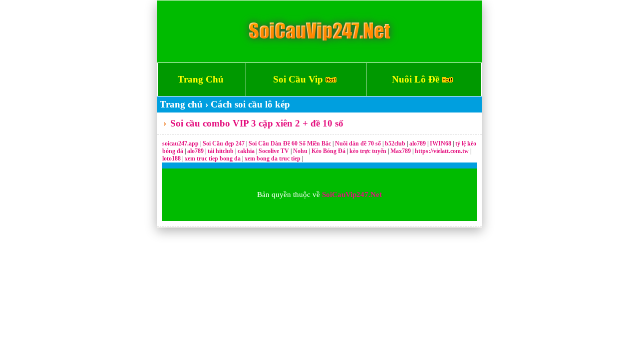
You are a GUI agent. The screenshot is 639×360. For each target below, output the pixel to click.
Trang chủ (181, 104)
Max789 (400, 151)
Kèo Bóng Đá (328, 151)
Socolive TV (274, 151)
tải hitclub (221, 151)
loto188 (171, 158)
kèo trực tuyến (367, 151)
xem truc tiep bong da (213, 158)
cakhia (247, 151)
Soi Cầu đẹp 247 (224, 143)
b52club (396, 143)
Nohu (300, 151)
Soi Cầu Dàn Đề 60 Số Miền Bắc (290, 143)
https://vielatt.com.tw (442, 151)
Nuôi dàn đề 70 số (358, 143)
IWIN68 (441, 143)
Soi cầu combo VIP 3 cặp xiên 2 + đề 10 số (256, 123)
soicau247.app (180, 143)
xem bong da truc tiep (273, 158)
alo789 (418, 143)
